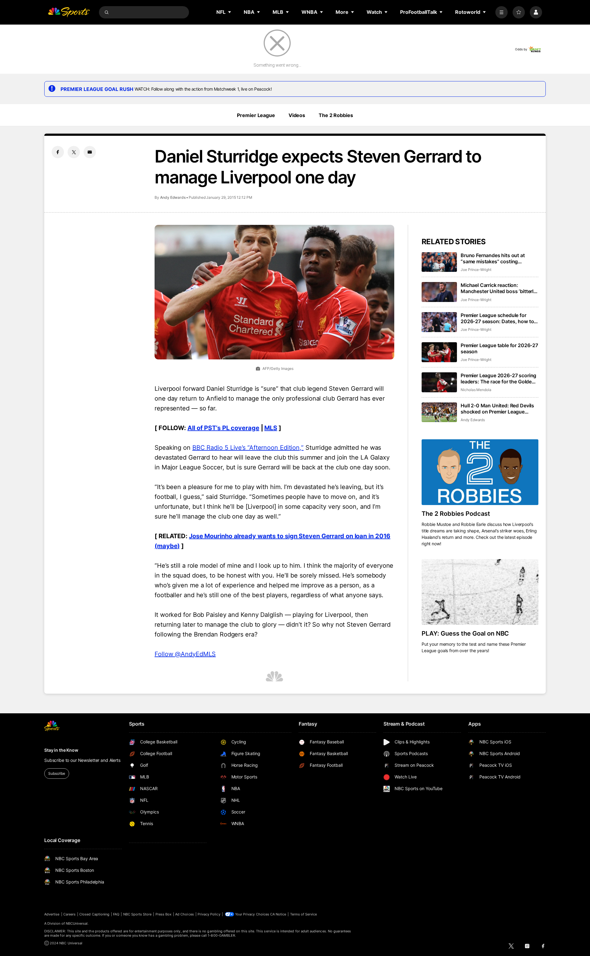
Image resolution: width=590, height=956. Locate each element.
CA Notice (278, 914)
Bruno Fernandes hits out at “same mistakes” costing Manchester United (493, 258)
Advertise (52, 914)
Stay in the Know (61, 750)
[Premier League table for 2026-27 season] (439, 352)
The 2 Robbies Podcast (456, 513)
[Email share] (90, 152)
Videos (297, 115)
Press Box (163, 914)
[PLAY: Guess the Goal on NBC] (480, 592)
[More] (501, 12)
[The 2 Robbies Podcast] (480, 472)
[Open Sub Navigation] (230, 12)
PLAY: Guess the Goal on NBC (465, 633)
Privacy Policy (209, 914)
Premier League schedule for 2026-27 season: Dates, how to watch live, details (497, 318)
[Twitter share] (74, 152)
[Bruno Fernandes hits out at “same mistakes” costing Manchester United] (439, 262)
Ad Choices (184, 914)
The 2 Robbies (336, 115)
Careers (69, 914)
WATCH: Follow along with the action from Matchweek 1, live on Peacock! (203, 89)
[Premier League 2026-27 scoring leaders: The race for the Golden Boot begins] (439, 382)
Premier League (256, 115)
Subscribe (56, 773)
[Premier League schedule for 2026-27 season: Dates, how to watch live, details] (439, 322)
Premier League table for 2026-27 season (499, 348)
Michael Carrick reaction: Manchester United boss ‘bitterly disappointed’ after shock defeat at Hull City (498, 288)
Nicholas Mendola (476, 389)
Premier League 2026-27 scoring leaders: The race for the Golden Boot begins (498, 378)
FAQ (116, 914)
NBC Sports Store (137, 914)
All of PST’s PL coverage (223, 428)
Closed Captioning (94, 914)
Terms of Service (303, 914)
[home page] (69, 12)
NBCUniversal (77, 923)
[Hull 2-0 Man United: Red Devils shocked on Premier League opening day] (439, 412)
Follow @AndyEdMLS (185, 654)
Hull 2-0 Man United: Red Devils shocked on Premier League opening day (497, 408)
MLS (270, 428)
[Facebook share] (58, 152)
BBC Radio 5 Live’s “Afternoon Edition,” (248, 447)
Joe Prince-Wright (476, 269)
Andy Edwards (173, 197)
